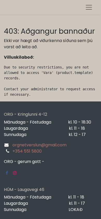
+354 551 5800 (27, 151)
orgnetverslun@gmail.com (39, 145)
